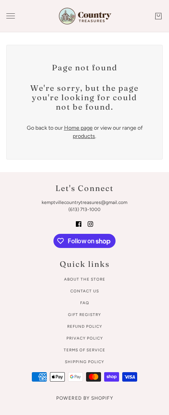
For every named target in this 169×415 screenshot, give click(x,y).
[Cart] (158, 16)
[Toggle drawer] (10, 15)
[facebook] (78, 223)
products (84, 136)
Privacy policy (84, 338)
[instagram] (90, 223)
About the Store (84, 279)
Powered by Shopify (84, 398)
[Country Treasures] (84, 16)
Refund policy (84, 326)
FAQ (84, 302)
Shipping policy (84, 361)
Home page (78, 128)
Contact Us (84, 291)
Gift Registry (84, 314)
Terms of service (84, 350)
